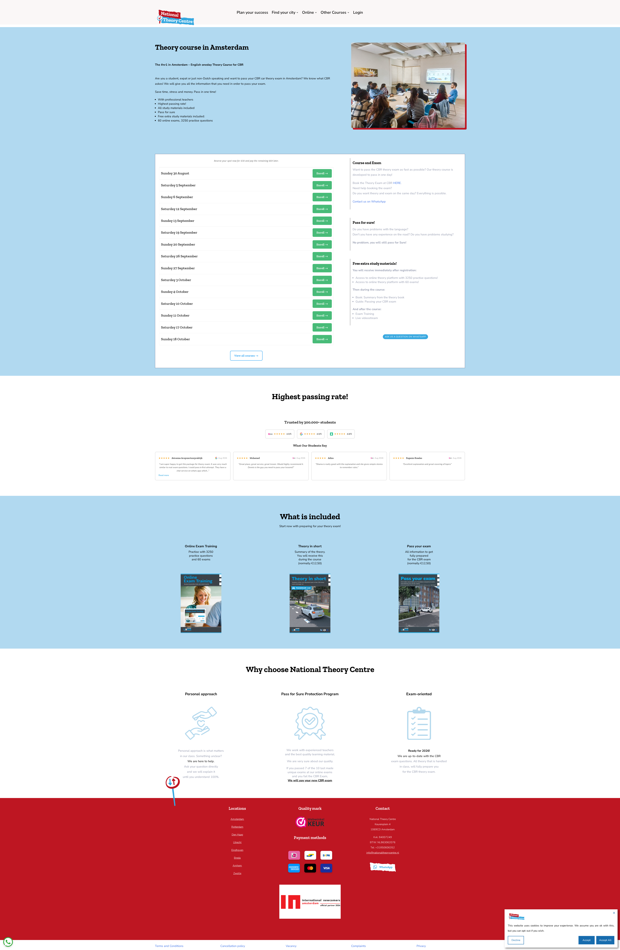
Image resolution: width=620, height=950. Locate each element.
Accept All (605, 940)
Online (308, 12)
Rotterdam (237, 827)
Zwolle (237, 873)
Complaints (358, 946)
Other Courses (333, 12)
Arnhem (237, 865)
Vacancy (291, 946)
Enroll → (322, 173)
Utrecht (237, 842)
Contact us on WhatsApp (369, 201)
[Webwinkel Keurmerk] (309, 827)
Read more (164, 475)
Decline (516, 940)
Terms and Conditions (169, 946)
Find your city (283, 12)
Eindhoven (237, 850)
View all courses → (246, 355)
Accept (587, 940)
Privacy (421, 946)
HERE (397, 183)
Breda (237, 858)
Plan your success (252, 12)
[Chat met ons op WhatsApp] (8, 942)
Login (358, 12)
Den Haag (237, 834)
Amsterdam (237, 819)
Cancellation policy (232, 946)
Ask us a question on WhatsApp (405, 336)
